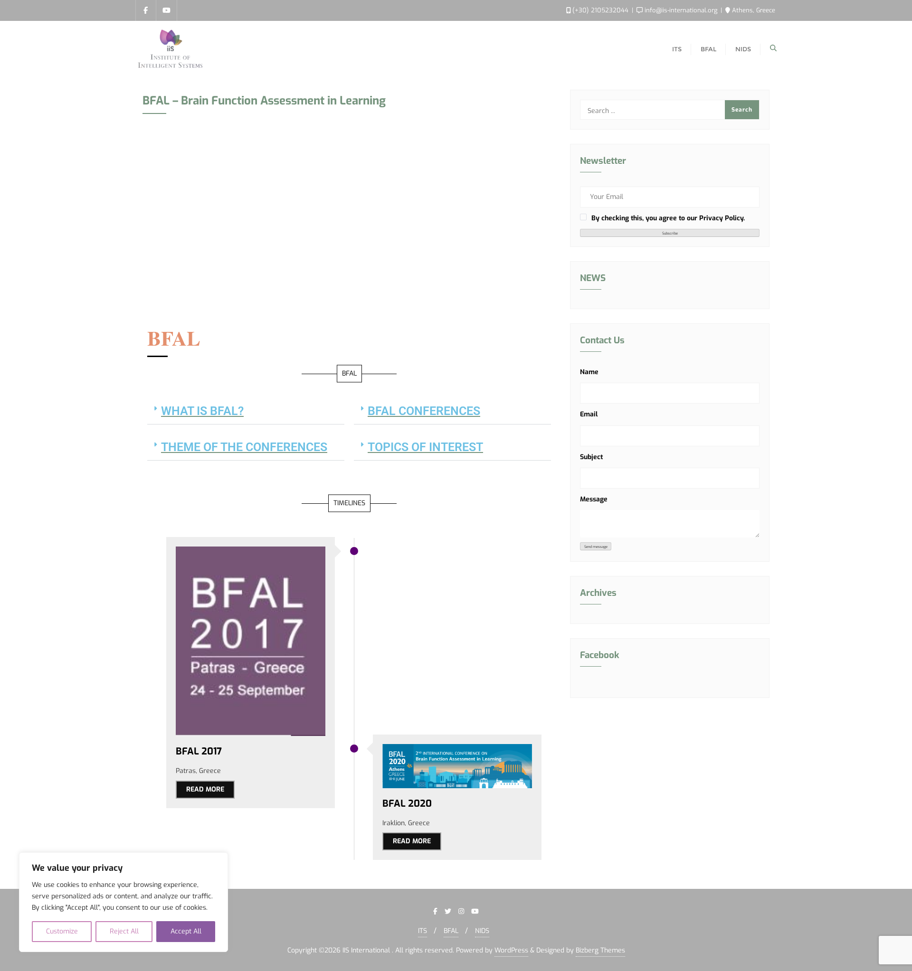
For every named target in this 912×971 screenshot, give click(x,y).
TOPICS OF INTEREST (425, 447)
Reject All (124, 931)
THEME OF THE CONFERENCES (244, 447)
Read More (205, 789)
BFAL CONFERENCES (424, 411)
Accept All (186, 931)
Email (589, 414)
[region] (123, 902)
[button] (245, 411)
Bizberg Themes (600, 950)
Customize (62, 931)
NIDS (482, 930)
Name (589, 372)
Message (594, 499)
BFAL (451, 930)
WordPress (511, 950)
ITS (422, 930)
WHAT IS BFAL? (202, 411)
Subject (591, 457)
